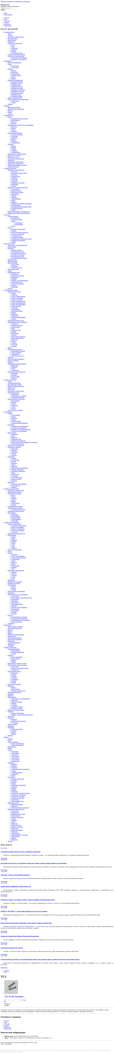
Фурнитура (14, 670)
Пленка (13, 149)
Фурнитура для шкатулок (15, 163)
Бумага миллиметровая (18, 304)
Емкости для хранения (18, 229)
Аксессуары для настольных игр (18, 245)
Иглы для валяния (16, 657)
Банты (13, 495)
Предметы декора (16, 219)
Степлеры (14, 344)
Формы (13, 242)
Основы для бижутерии (15, 43)
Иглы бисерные (12, 38)
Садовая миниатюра (14, 642)
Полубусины (15, 474)
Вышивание (8, 61)
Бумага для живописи (18, 529)
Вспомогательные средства (19, 118)
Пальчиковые (15, 565)
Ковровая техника (16, 96)
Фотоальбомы (15, 516)
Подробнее (4, 858)
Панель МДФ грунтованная (16, 591)
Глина (9, 381)
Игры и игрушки (9, 243)
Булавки (10, 738)
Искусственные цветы (14, 628)
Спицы (10, 114)
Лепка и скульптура (10, 380)
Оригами (10, 711)
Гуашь (13, 561)
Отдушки (14, 678)
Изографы (14, 373)
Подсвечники (15, 218)
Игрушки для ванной (17, 255)
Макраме (14, 719)
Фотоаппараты (15, 517)
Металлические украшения (19, 468)
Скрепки (14, 343)
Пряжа (10, 112)
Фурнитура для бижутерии (16, 56)
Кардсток (14, 418)
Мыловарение (12, 697)
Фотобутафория (16, 519)
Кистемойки (15, 599)
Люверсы (14, 466)
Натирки (14, 450)
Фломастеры (15, 370)
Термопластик (15, 152)
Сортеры (14, 285)
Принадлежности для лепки (16, 399)
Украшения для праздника (16, 511)
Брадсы (13, 461)
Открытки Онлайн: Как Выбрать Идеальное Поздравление (20, 936)
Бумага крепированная (18, 303)
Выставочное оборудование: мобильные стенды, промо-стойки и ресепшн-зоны (26, 923)
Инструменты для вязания (16, 109)
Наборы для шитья (17, 827)
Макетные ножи (16, 439)
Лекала (13, 819)
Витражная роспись (17, 192)
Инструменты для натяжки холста (21, 597)
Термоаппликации (17, 772)
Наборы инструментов (18, 440)
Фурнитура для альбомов (19, 431)
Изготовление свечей (14, 671)
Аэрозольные (15, 559)
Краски (13, 123)
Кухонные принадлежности (19, 232)
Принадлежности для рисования (18, 594)
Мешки (13, 501)
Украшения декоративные (16, 162)
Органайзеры (15, 354)
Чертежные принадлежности (16, 372)
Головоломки (12, 247)
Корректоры (15, 333)
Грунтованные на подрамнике (20, 620)
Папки (13, 586)
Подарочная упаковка (14, 493)
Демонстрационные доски (16, 320)
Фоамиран (11, 727)
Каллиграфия (12, 535)
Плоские (14, 455)
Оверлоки (14, 806)
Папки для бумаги (13, 360)
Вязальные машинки (14, 107)
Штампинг (11, 482)
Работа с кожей (12, 724)
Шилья (13, 838)
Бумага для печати (17, 299)
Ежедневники (15, 309)
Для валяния (15, 753)
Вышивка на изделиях (18, 90)
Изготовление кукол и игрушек (17, 665)
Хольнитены (15, 799)
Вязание (6, 106)
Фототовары (11, 513)
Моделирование (13, 263)
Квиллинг (11, 686)
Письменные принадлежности (17, 364)
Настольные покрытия (18, 336)
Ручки (13, 368)
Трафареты (11, 160)
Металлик (14, 72)
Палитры (14, 605)
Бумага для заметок (17, 298)
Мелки (10, 348)
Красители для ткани (14, 155)
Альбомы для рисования (18, 525)
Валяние (10, 655)
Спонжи (13, 612)
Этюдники (11, 623)
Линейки (14, 375)
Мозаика (14, 202)
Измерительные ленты (18, 814)
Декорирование (9, 115)
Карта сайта (7, 25)
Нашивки (14, 764)
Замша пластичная (17, 729)
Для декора (14, 755)
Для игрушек (15, 756)
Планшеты (11, 593)
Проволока (14, 48)
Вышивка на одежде (17, 91)
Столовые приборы (17, 237)
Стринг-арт (14, 722)
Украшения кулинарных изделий (21, 239)
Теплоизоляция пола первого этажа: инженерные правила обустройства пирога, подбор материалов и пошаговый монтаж (40, 959)
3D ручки (14, 171)
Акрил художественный (18, 557)
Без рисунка (15, 65)
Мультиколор (15, 74)
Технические (15, 761)
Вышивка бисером (17, 82)
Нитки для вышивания (15, 98)
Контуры (14, 122)
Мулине (10, 69)
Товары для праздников (11, 489)
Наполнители (12, 636)
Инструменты (12, 40)
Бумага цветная (16, 306)
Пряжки (13, 790)
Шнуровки (14, 287)
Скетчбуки (14, 532)
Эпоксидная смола (13, 166)
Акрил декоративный (17, 556)
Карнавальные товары (14, 492)
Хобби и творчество (10, 647)
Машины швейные (17, 804)
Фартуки (14, 614)
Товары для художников (11, 522)
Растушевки (15, 610)
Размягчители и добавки (18, 396)
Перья (13, 472)
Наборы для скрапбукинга (16, 445)
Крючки (10, 110)
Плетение (11, 718)
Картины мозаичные (17, 652)
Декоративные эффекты (15, 133)
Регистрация (8, 14)
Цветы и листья (16, 479)
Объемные (14, 452)
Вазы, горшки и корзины (15, 626)
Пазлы (10, 271)
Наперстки (14, 828)
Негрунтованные (16, 622)
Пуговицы (14, 476)
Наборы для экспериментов (19, 280)
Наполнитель (15, 503)
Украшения (11, 456)
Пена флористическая (14, 638)
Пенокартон (15, 315)
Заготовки (11, 424)
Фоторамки (14, 184)
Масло (13, 564)
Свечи (13, 226)
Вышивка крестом (17, 86)
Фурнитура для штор (17, 798)
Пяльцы (10, 104)
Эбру (13, 569)
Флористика (8, 625)
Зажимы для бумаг (17, 325)
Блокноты (14, 295)
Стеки (13, 407)
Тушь (13, 546)
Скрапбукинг (8, 412)
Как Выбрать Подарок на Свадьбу (12, 948)
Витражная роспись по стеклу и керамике (20, 125)
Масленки (14, 601)
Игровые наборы (16, 250)
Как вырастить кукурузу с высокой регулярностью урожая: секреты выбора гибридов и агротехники (33, 863)
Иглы (9, 740)
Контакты (7, 24)
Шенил (13, 186)
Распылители (15, 609)
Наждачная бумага (17, 604)
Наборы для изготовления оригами (22, 714)
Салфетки (14, 150)
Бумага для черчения (17, 530)
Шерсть (13, 78)
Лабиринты (14, 277)
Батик (9, 117)
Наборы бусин (15, 176)
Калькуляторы (15, 327)
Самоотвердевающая (17, 397)
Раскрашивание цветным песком (21, 207)
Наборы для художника (15, 581)
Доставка (7, 21)
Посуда (10, 227)
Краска (13, 139)
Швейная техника (13, 803)
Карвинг (14, 231)
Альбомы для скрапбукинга (19, 426)
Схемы (13, 102)
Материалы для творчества (16, 170)
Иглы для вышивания (14, 62)
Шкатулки (14, 839)
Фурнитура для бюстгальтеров (20, 793)
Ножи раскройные (17, 830)
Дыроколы (14, 323)
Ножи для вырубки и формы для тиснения (24, 442)
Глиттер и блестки (17, 134)
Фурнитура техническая (18, 59)
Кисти (13, 538)
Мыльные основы (16, 702)
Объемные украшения (18, 471)
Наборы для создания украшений (21, 203)
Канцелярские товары (11, 290)
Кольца (13, 783)
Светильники (15, 836)
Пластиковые (19, 224)
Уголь (13, 578)
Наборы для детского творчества (18, 187)
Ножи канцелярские (17, 338)
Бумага (13, 146)
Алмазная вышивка (14, 649)
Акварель (14, 554)
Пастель (13, 573)
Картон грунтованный (15, 549)
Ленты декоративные (17, 743)
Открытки (14, 179)
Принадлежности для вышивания (18, 99)
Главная (6, 17)
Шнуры (13, 51)
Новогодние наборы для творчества (19, 211)
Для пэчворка (15, 759)
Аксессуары (15, 101)
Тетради (13, 319)
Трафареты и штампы (17, 182)
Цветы (13, 775)
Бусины (10, 35)
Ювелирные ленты (17, 53)
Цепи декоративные (17, 801)
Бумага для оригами (17, 713)
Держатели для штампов (18, 484)
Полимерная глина (13, 392)
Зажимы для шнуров (17, 779)
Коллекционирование (14, 692)
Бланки (13, 293)
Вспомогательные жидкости (16, 533)
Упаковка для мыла (17, 706)
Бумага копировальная (18, 301)
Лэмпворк (11, 694)
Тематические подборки (15, 508)
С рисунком (15, 67)
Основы (13, 676)
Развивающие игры (14, 272)
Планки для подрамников (19, 607)
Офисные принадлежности (16, 359)
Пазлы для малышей (17, 283)
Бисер (9, 33)
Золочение (14, 136)
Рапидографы (15, 376)
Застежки (14, 780)
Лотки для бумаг (16, 352)
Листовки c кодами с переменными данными (15, 875)
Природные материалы (15, 639)
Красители (14, 673)
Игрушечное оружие (17, 251)
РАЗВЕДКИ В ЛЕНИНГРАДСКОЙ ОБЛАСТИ (16, 886)
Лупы (13, 822)
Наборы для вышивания (15, 80)
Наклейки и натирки (14, 447)
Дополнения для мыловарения (20, 698)
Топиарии (11, 726)
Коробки (14, 498)
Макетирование (12, 261)
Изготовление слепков (15, 384)
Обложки (11, 357)
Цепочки (14, 49)
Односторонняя (16, 421)
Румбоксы (14, 266)
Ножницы (14, 340)
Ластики (14, 335)
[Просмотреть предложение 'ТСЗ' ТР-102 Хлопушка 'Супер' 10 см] (11, 993)
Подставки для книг (17, 356)
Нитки (10, 748)
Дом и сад (7, 215)
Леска (13, 45)
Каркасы (10, 630)
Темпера (13, 567)
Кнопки (13, 331)
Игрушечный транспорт (18, 253)
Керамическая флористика (16, 386)
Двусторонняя (15, 415)
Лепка (13, 200)
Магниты (14, 174)
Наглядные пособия (14, 583)
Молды (13, 404)
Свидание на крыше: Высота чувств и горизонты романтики (20, 851)
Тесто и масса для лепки (15, 410)
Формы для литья (16, 708)
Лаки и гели (11, 388)
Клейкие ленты (16, 330)
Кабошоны (11, 41)
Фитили (13, 681)
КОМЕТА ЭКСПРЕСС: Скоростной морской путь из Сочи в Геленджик (24, 911)
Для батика (14, 751)
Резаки (13, 341)
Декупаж (10, 144)
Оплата (6, 22)
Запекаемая (14, 394)
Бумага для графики (17, 527)
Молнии (13, 788)
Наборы (13, 147)
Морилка (14, 141)
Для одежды (15, 758)
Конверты (14, 314)
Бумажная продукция (14, 291)
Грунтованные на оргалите (19, 618)
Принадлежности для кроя (19, 835)
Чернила (14, 548)
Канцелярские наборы (18, 351)
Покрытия (14, 405)
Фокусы (10, 288)
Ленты (13, 130)
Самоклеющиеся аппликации (20, 769)
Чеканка (10, 735)
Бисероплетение (9, 32)
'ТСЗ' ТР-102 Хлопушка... (14, 996)
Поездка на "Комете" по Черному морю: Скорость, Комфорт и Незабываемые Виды (28, 900)
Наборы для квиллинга (18, 690)
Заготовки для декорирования (17, 154)
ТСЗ (5, 972)
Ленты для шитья (13, 742)
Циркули (14, 378)
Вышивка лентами (17, 88)
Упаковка (11, 646)
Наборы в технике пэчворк (16, 710)
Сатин (13, 77)
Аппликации (15, 460)
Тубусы (13, 589)
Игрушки (11, 248)
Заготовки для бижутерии (16, 37)
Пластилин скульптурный (16, 391)
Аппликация (15, 189)
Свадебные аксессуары (18, 509)
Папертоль (11, 716)
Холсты (10, 615)
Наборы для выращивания (16, 634)
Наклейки (14, 178)
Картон (13, 312)
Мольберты (11, 580)
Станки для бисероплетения (16, 54)
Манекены (14, 823)
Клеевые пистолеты (17, 817)
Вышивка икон (16, 85)
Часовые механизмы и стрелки (17, 165)
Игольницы (15, 812)
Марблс (10, 633)
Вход (5, 13)
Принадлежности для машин (20, 807)
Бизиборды (14, 274)
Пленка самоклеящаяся (18, 317)
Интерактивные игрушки (19, 258)
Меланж (13, 70)
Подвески (14, 767)
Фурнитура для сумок (18, 796)
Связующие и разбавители (16, 158)
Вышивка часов (16, 94)
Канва (10, 64)
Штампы (14, 487)
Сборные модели (16, 267)
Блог (5, 19)
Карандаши (14, 365)
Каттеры (14, 402)
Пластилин (11, 389)
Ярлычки (14, 481)
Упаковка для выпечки (18, 240)
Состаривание (15, 142)
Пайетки (14, 766)
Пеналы (10, 362)
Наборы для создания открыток (21, 429)
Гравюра (14, 197)
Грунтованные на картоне (19, 617)
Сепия (13, 577)
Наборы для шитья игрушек (19, 668)
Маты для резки (16, 825)
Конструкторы (12, 259)
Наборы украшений (17, 469)
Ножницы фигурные (17, 444)
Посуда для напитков (17, 234)
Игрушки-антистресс (17, 256)
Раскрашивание (16, 205)
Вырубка (14, 463)
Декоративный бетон (14, 383)
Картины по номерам (14, 684)
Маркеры (14, 131)
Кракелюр (14, 138)
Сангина (14, 575)
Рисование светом (16, 208)
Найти (3, 10)
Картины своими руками (19, 173)
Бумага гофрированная (18, 296)
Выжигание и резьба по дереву (17, 663)
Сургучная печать (16, 477)
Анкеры (13, 458)
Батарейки (14, 514)
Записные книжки (17, 311)
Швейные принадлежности (16, 809)
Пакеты (13, 505)
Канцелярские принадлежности (17, 322)
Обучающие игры (16, 282)
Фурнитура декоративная (19, 57)
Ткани (10, 750)
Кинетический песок (17, 275)
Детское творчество (10, 168)
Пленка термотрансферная (19, 423)
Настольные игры (13, 269)
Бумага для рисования (14, 524)
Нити (13, 46)
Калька (13, 416)
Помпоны (14, 181)
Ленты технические (17, 745)
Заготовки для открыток (18, 428)
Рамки (13, 221)
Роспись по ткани (13, 157)
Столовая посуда (16, 235)
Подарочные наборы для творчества (19, 213)
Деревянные (18, 223)
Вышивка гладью (16, 83)
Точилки (14, 346)
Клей (13, 328)
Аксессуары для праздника (16, 490)
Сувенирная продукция (15, 506)
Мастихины (15, 602)
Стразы (13, 654)
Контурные (14, 448)
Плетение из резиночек (18, 721)
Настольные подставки (15, 349)
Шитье (13, 210)
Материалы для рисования (16, 570)
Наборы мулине (16, 75)
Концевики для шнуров (18, 785)
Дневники (14, 307)
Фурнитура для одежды (18, 795)
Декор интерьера (13, 216)
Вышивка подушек (17, 93)
